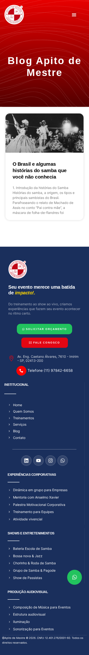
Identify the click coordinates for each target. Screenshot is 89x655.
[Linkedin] (26, 460)
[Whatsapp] (62, 460)
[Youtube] (38, 460)
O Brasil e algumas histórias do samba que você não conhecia (40, 170)
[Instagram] (50, 460)
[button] (74, 14)
